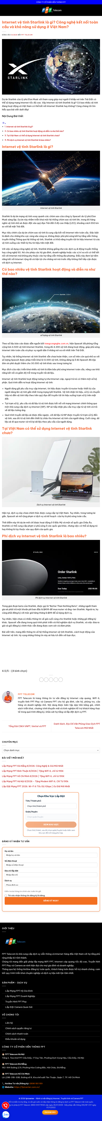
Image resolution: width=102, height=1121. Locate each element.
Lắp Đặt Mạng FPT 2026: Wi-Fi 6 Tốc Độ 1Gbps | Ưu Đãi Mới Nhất (36, 786)
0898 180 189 (35, 1083)
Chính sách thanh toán (16, 1033)
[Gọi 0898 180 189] (5, 1105)
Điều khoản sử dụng (15, 1039)
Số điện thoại (11, 861)
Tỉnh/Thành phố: (33, 801)
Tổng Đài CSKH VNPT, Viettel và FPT (27, 726)
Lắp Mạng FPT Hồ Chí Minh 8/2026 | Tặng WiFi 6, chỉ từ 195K (33, 776)
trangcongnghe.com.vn (56, 343)
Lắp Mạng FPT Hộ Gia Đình (19, 991)
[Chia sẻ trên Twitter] (46, 679)
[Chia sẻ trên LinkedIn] (56, 679)
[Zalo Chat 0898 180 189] (5, 1115)
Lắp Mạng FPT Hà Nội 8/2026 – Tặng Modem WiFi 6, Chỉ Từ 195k (35, 781)
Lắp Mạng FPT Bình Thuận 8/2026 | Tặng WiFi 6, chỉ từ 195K (33, 771)
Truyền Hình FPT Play (16, 1001)
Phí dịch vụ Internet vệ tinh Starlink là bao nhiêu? (29, 140)
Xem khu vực (51, 824)
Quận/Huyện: (32, 812)
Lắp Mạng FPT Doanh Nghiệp (20, 996)
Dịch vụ (8, 880)
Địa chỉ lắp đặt (11, 871)
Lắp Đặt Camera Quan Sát (19, 1007)
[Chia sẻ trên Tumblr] (60, 679)
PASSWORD (50, 1112)
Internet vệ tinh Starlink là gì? (19, 126)
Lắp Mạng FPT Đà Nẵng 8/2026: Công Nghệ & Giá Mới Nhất (32, 766)
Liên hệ (9, 1023)
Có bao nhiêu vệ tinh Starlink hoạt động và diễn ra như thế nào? (35, 131)
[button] (3, 10)
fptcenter (30, 1098)
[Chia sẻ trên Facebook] (41, 679)
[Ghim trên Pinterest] (51, 679)
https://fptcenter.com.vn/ (27, 1087)
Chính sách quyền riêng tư (18, 1028)
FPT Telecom (27, 35)
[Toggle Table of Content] (4, 123)
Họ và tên (9, 851)
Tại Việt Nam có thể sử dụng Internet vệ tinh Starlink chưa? (33, 135)
